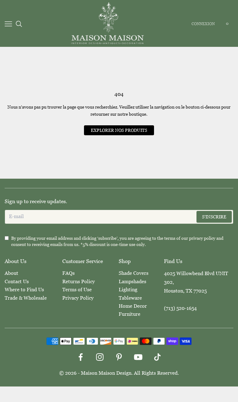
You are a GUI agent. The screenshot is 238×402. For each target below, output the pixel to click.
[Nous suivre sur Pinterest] (119, 357)
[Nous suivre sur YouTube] (138, 357)
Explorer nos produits (119, 130)
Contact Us (17, 281)
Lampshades (132, 281)
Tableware (130, 298)
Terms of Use (77, 290)
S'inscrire (214, 216)
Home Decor (133, 306)
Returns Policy (78, 281)
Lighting (128, 290)
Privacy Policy (78, 298)
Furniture (129, 314)
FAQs (68, 273)
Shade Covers (133, 273)
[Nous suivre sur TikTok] (157, 357)
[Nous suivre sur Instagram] (99, 357)
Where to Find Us (24, 290)
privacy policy (202, 238)
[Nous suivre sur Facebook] (80, 357)
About (11, 273)
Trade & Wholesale (26, 298)
